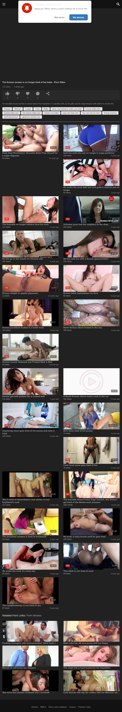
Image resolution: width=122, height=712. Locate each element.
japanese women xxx (31, 117)
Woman (17, 109)
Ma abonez (78, 17)
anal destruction (11, 117)
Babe (46, 109)
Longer (28, 109)
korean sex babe (51, 113)
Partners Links (84, 707)
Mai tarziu (59, 17)
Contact (72, 707)
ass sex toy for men (91, 113)
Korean (7, 109)
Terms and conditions (57, 707)
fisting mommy (110, 113)
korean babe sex (11, 113)
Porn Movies (33, 615)
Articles (34, 707)
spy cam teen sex (70, 113)
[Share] (48, 93)
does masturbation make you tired (67, 109)
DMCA (43, 707)
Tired (37, 109)
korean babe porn (93, 109)
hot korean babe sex (31, 113)
